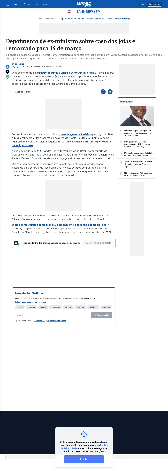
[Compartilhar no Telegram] (110, 91)
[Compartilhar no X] (7, 72)
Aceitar (84, 459)
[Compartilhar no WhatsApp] (7, 77)
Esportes (27, 4)
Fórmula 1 (31, 307)
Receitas (45, 4)
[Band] (84, 4)
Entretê (36, 4)
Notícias (20, 307)
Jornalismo (17, 4)
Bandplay (68, 307)
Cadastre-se (154, 4)
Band (40, 19)
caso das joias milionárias (75, 134)
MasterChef (55, 307)
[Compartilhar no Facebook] (7, 67)
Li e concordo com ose (42, 321)
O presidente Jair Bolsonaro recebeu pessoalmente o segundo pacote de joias (59, 224)
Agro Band (80, 307)
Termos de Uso (39, 321)
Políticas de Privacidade (56, 321)
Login (141, 4)
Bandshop (106, 307)
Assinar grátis (103, 315)
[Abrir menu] (8, 4)
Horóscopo (93, 307)
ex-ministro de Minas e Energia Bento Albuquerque (63, 72)
